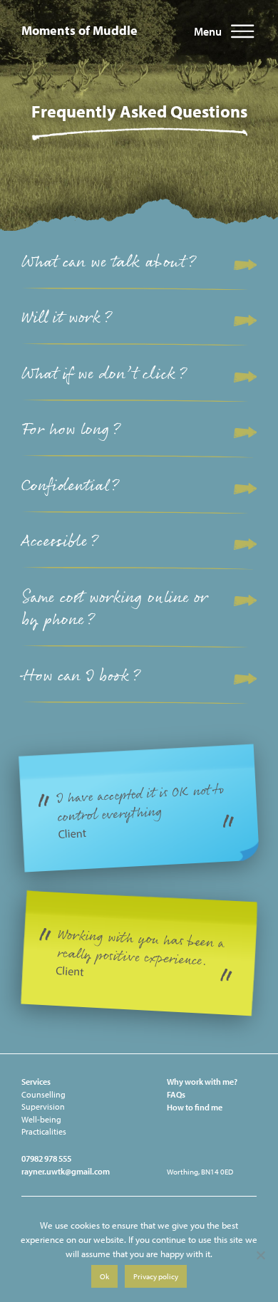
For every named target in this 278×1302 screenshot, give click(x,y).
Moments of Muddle (79, 30)
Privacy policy (155, 1276)
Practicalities (43, 1131)
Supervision (43, 1106)
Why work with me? (202, 1081)
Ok (104, 1276)
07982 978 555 (46, 1158)
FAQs (176, 1094)
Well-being (41, 1119)
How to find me (194, 1107)
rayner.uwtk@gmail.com (65, 1171)
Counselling (43, 1094)
